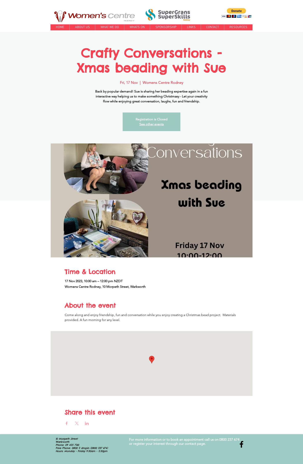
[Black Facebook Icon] (241, 444)
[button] (236, 13)
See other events (151, 124)
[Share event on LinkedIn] (87, 423)
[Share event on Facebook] (67, 423)
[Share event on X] (77, 423)
